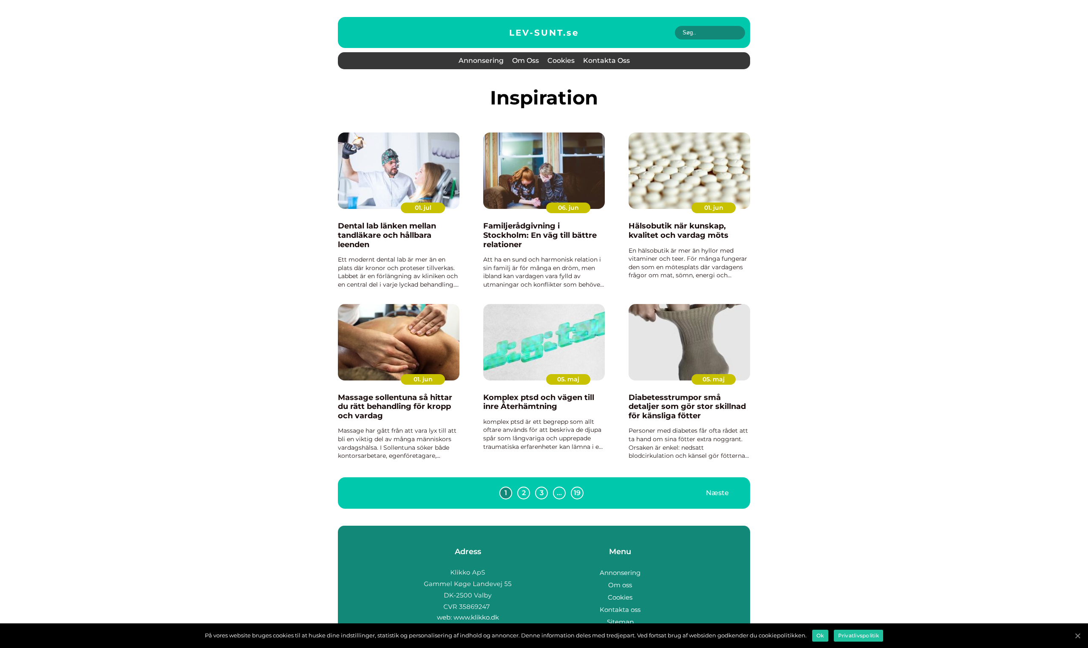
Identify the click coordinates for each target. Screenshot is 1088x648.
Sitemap (620, 622)
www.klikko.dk (476, 617)
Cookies (561, 60)
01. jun (713, 207)
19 (577, 493)
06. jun (568, 207)
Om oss (525, 60)
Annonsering (481, 60)
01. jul (423, 207)
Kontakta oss (606, 60)
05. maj (568, 379)
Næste (717, 493)
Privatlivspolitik (858, 635)
